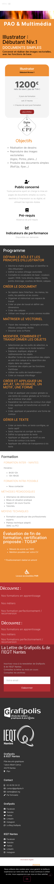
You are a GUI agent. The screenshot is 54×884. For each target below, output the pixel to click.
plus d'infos (27, 112)
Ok (27, 879)
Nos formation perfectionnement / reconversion (21, 612)
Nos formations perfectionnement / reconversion (22, 640)
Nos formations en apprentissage (20, 595)
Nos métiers (8, 603)
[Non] (50, 875)
